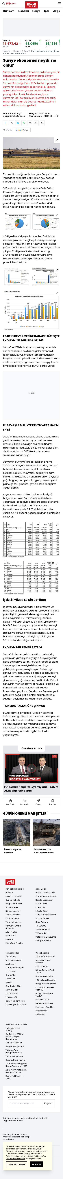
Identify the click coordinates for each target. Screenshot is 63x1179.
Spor (46, 11)
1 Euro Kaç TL (11, 997)
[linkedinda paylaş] (17, 122)
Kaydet (48, 1103)
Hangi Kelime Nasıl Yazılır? (44, 994)
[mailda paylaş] (30, 122)
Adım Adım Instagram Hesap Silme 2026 (16, 1071)
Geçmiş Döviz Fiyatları (16, 1060)
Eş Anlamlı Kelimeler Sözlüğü (44, 988)
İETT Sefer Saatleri (14, 1042)
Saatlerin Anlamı (13, 960)
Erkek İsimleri (41, 1010)
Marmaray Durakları (44, 1007)
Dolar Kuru (10, 935)
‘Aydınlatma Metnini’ (15, 1158)
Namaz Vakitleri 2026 (45, 892)
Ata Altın (9, 982)
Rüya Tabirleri (41, 966)
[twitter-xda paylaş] (11, 122)
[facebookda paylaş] (5, 122)
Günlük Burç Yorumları (45, 914)
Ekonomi (23, 11)
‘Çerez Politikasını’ (36, 1156)
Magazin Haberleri (14, 903)
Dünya (36, 11)
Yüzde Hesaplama (14, 1056)
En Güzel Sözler (42, 999)
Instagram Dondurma (45, 937)
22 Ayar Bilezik (12, 990)
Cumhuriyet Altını (13, 986)
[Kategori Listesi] (59, 3)
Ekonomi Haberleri (14, 896)
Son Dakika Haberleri (15, 889)
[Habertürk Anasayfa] (31, 4)
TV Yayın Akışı (41, 933)
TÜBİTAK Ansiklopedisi (45, 980)
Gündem (8, 11)
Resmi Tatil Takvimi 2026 (15, 1077)
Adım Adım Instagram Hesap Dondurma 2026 (16, 1064)
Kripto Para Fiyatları (14, 943)
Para (26, 51)
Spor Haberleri (12, 907)
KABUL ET (36, 1164)
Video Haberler (42, 953)
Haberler (7, 51)
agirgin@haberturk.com (14, 116)
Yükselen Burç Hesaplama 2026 (14, 1051)
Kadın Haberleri (13, 918)
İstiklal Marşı (41, 903)
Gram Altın (10, 971)
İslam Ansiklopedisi (44, 976)
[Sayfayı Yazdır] (36, 122)
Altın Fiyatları (11, 932)
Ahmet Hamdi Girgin (12, 113)
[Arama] (3, 3)
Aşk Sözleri (10, 964)
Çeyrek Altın (11, 975)
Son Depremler (42, 918)
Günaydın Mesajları (15, 967)
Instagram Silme (43, 940)
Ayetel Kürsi (11, 956)
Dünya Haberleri (13, 911)
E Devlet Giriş (41, 911)
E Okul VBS (40, 907)
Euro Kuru (10, 939)
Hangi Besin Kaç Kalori (45, 983)
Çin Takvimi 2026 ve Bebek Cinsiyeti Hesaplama (15, 1036)
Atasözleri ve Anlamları (16, 1024)
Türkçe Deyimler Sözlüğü (13, 1029)
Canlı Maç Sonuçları (15, 1001)
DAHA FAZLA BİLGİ (16, 1164)
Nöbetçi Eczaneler (43, 900)
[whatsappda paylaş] (23, 122)
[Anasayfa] (10, 882)
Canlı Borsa (40, 889)
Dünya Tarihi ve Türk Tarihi (44, 971)
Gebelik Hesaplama (15, 1046)
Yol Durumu (40, 925)
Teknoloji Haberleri (14, 922)
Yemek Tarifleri (12, 953)
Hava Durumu (41, 922)
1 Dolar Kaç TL (12, 993)
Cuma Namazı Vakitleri (46, 896)
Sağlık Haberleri (13, 914)
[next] (58, 837)
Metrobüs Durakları (44, 1003)
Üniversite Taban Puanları (43, 961)
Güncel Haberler (13, 900)
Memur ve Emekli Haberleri (13, 927)
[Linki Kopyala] (42, 122)
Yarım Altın (10, 978)
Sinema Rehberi (42, 929)
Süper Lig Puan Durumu (16, 1004)
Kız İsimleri (40, 1014)
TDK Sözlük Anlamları (45, 956)
